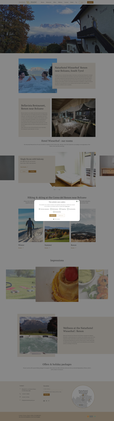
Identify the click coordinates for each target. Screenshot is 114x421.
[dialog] (57, 210)
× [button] (78, 201)
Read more (67, 206)
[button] (57, 219)
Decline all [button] (61, 215)
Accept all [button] (53, 215)
